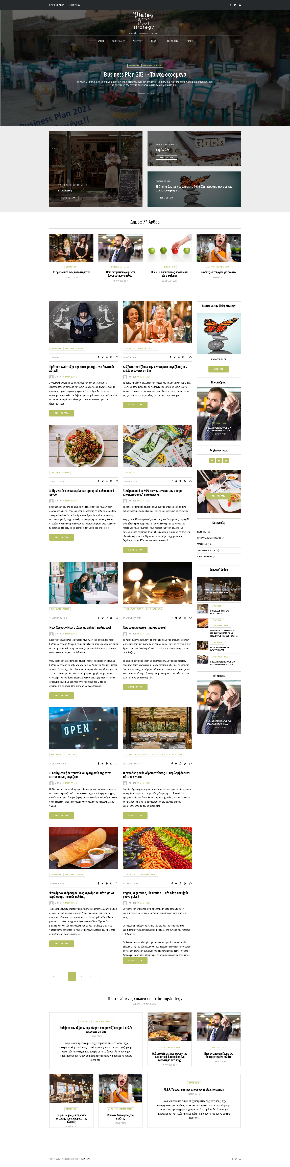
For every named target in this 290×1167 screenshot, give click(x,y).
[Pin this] (111, 357)
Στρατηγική (134, 66)
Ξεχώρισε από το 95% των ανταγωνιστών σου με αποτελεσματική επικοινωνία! (152, 492)
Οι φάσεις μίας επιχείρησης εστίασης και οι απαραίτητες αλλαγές (218, 429)
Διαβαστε (218, 369)
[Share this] (98, 357)
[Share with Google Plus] (107, 357)
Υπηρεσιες (138, 41)
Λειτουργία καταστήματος (169, 267)
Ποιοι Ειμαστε (118, 41)
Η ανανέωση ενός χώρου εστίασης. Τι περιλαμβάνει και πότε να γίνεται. (156, 775)
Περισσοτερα (61, 413)
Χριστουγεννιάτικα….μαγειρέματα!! (144, 627)
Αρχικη (101, 41)
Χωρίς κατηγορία (218, 273)
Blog (153, 41)
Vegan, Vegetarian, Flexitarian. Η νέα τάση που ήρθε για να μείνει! (155, 894)
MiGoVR (86, 1159)
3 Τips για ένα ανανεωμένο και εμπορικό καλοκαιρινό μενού (81, 492)
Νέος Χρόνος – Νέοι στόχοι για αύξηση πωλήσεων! (80, 627)
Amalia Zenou (70, 377)
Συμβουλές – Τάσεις (206, 550)
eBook (189, 41)
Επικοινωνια (74, 5)
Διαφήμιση (130, 348)
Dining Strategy (56, 5)
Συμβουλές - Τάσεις (152, 66)
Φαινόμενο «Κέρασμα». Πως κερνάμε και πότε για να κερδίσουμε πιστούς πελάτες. (81, 894)
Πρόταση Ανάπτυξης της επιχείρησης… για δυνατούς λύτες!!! (81, 368)
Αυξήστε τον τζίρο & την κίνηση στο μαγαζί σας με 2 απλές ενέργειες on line (155, 368)
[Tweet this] (103, 357)
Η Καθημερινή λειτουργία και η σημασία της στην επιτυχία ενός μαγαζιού (80, 775)
